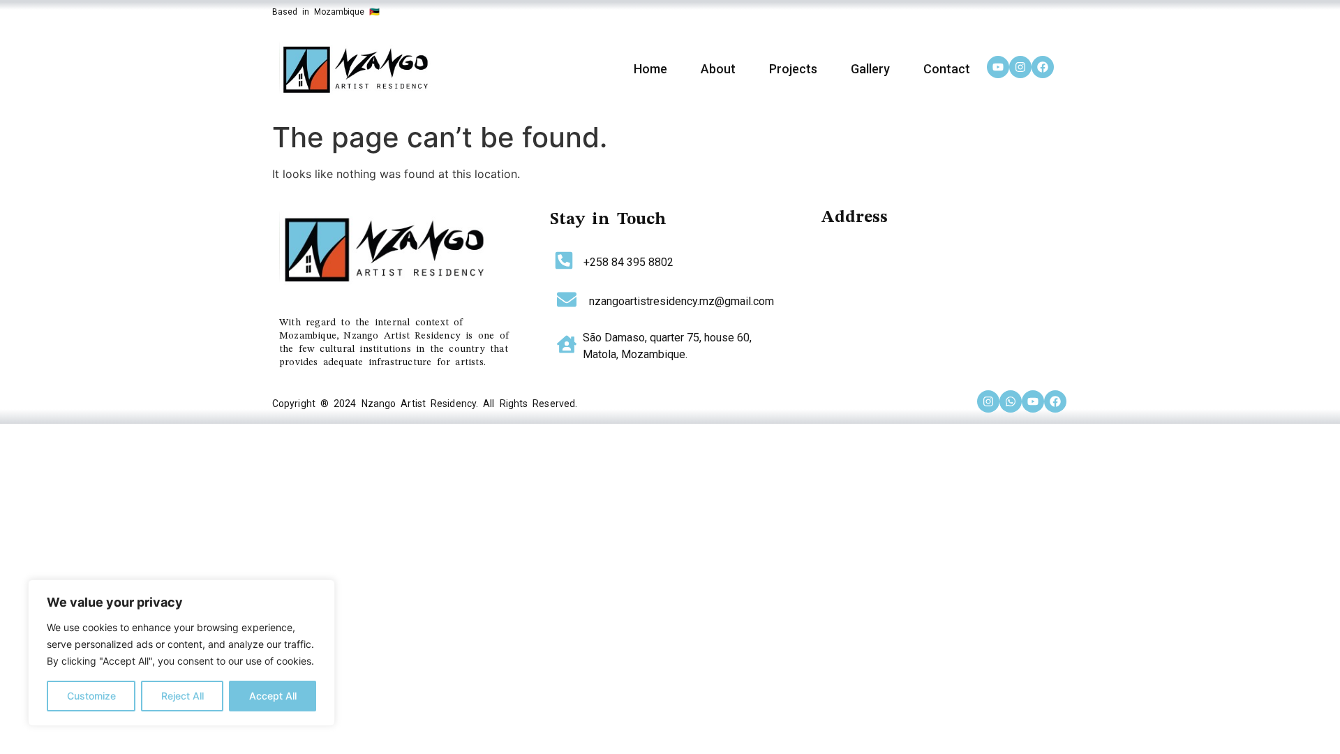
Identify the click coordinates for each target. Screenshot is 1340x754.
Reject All (182, 696)
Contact (946, 68)
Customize (91, 696)
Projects (793, 68)
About (718, 68)
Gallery (870, 68)
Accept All (273, 696)
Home (650, 68)
